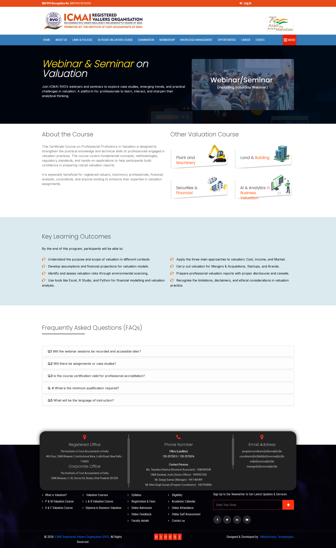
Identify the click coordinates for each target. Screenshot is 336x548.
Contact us (178, 521)
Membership (167, 40)
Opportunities (227, 40)
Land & (255, 157)
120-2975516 (187, 456)
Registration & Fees (143, 501)
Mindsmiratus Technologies (276, 537)
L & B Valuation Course (99, 501)
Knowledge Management (196, 40)
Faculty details (140, 521)
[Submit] (288, 505)
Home (46, 40)
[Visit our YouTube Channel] (247, 520)
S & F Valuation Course (59, 508)
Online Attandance (182, 508)
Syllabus (136, 495)
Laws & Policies (82, 40)
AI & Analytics (255, 193)
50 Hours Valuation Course (115, 40)
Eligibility (176, 495)
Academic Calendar (183, 501)
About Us (61, 40)
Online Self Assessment (185, 514)
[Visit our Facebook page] (217, 520)
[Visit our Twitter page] (227, 520)
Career (245, 40)
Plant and (185, 160)
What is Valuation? (56, 495)
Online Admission (141, 508)
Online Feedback (141, 514)
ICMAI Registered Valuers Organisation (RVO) (81, 537)
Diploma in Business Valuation (103, 508)
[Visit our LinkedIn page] (237, 520)
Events (260, 40)
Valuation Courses (97, 495)
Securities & (186, 190)
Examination (146, 40)
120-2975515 (170, 456)
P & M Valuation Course (59, 501)
